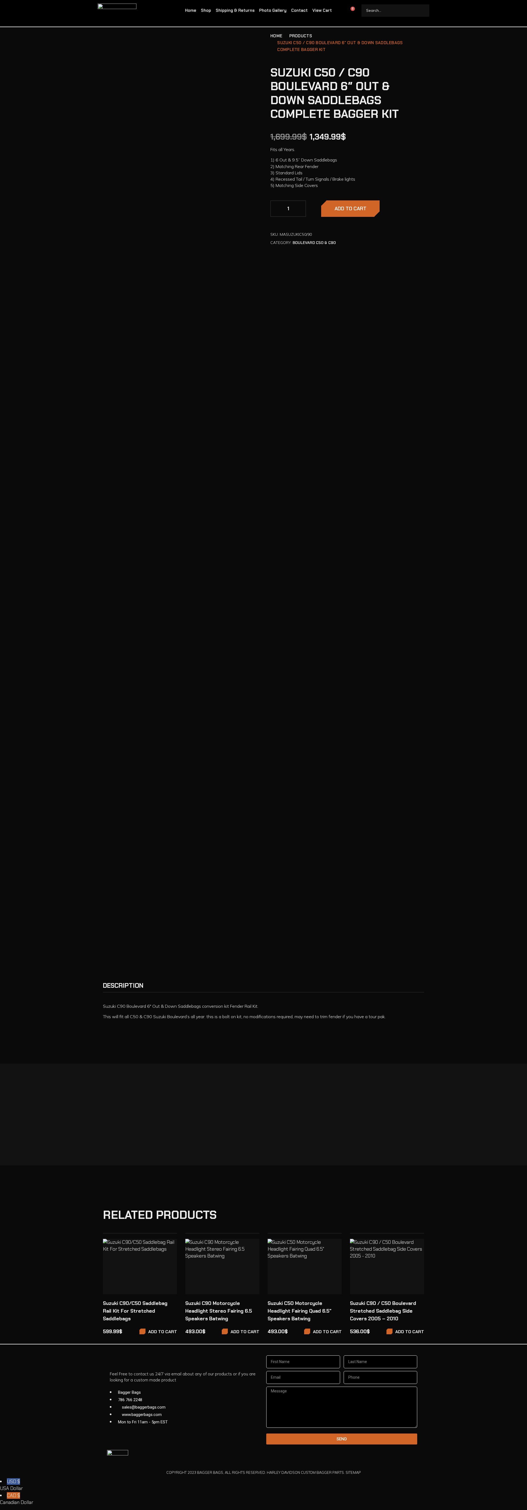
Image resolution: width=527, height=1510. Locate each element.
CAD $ (16, 1499)
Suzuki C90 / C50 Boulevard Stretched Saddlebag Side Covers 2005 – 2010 (383, 1311)
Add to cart (350, 208)
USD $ (11, 1485)
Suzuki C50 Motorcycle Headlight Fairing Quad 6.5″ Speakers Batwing (300, 1311)
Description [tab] (123, 985)
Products (300, 36)
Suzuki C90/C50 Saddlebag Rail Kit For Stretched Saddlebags (135, 1311)
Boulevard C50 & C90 (314, 242)
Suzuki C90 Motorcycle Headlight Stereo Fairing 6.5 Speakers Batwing (218, 1311)
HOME (276, 36)
